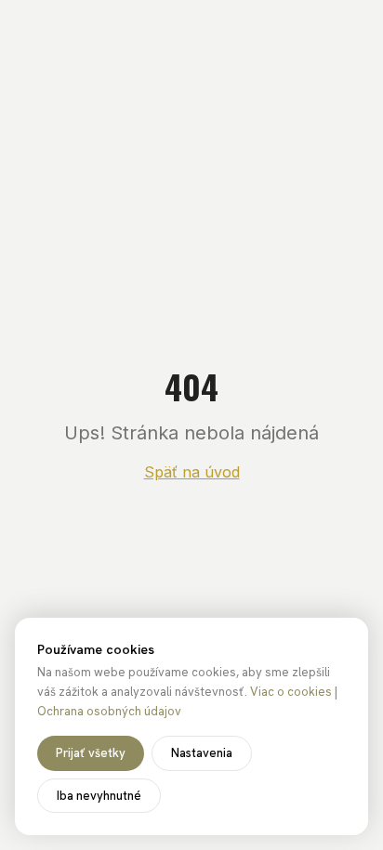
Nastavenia (201, 753)
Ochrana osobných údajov (109, 711)
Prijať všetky (90, 753)
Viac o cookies (291, 692)
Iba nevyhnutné (99, 796)
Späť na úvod (192, 472)
